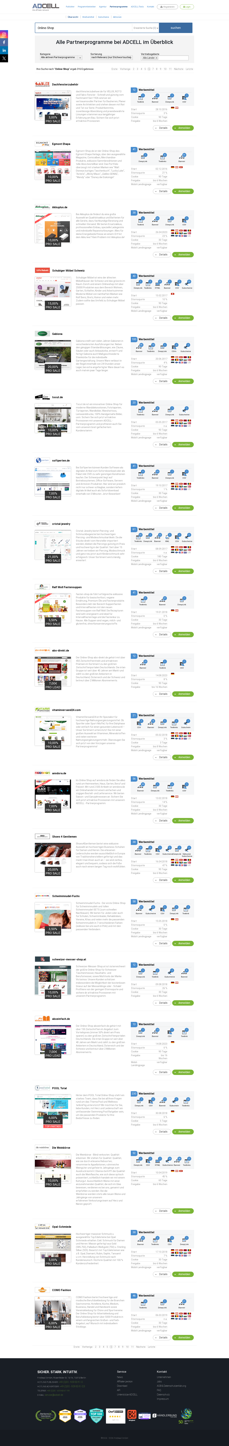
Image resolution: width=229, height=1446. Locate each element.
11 (170, 69)
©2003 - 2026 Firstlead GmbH (114, 1438)
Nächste (178, 69)
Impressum (163, 1399)
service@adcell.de (54, 1395)
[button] (175, 28)
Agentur (102, 6)
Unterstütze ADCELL (127, 1394)
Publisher (70, 6)
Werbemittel (88, 17)
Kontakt (150, 6)
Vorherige (125, 69)
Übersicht (73, 17)
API (118, 1390)
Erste (115, 69)
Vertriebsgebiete (150, 54)
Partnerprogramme (119, 6)
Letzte (189, 69)
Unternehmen (164, 1377)
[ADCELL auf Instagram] (4, 34)
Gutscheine (103, 17)
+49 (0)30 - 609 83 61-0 (71, 1382)
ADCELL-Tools (137, 6)
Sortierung (96, 54)
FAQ (159, 1390)
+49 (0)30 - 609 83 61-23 (72, 1386)
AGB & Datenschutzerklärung (171, 1386)
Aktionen (117, 17)
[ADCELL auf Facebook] (4, 42)
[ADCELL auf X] (4, 58)
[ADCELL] (115, 1416)
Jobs (159, 1381)
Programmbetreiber (87, 6)
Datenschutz (163, 1394)
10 (165, 69)
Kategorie (45, 54)
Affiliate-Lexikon (125, 1381)
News (120, 1377)
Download (122, 1386)
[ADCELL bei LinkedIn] (4, 50)
